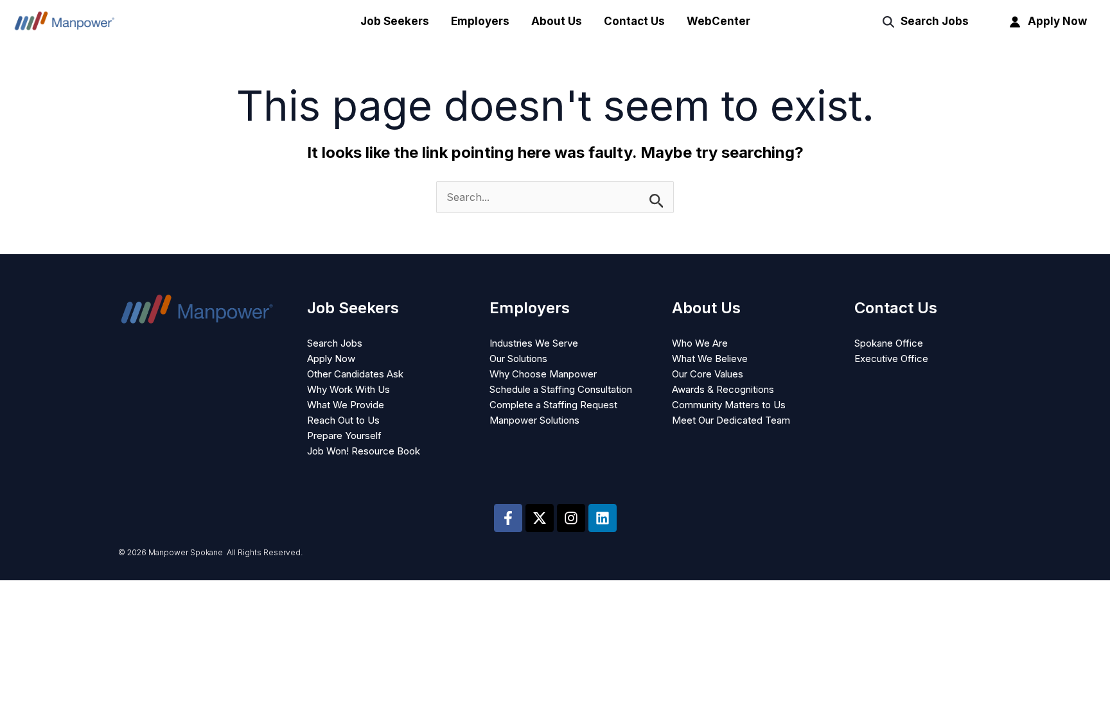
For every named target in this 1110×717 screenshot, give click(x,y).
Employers (480, 21)
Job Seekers (394, 21)
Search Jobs (935, 21)
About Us (556, 21)
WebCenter (718, 21)
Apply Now (1057, 21)
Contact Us (634, 21)
